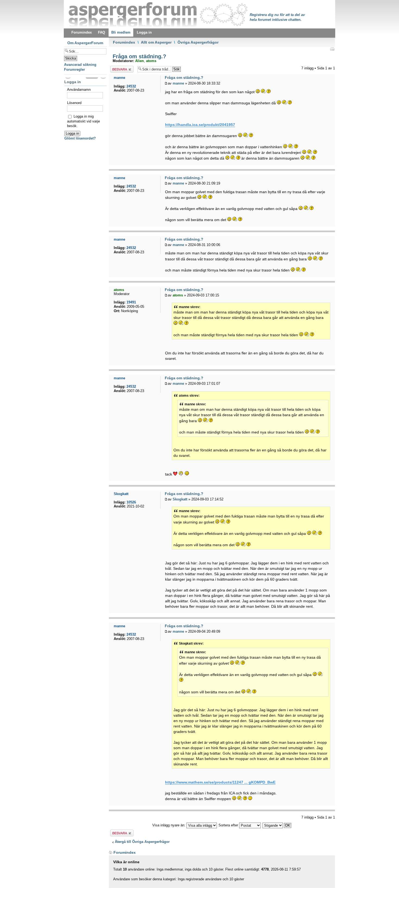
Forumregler (74, 69)
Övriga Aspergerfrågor (198, 42)
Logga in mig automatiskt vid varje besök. (83, 121)
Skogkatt (180, 499)
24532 (131, 86)
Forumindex (124, 42)
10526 (131, 502)
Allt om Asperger (156, 42)
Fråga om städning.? (138, 56)
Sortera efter (228, 825)
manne (178, 83)
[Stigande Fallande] (277, 825)
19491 (131, 302)
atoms (151, 61)
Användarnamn (79, 90)
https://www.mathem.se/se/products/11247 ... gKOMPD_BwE (220, 782)
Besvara (116, 68)
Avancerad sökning (80, 65)
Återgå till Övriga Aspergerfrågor (142, 842)
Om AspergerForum (85, 43)
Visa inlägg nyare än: (169, 825)
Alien (139, 61)
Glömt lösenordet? (80, 138)
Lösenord (74, 103)
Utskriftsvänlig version (332, 48)
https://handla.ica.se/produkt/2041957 (200, 124)
